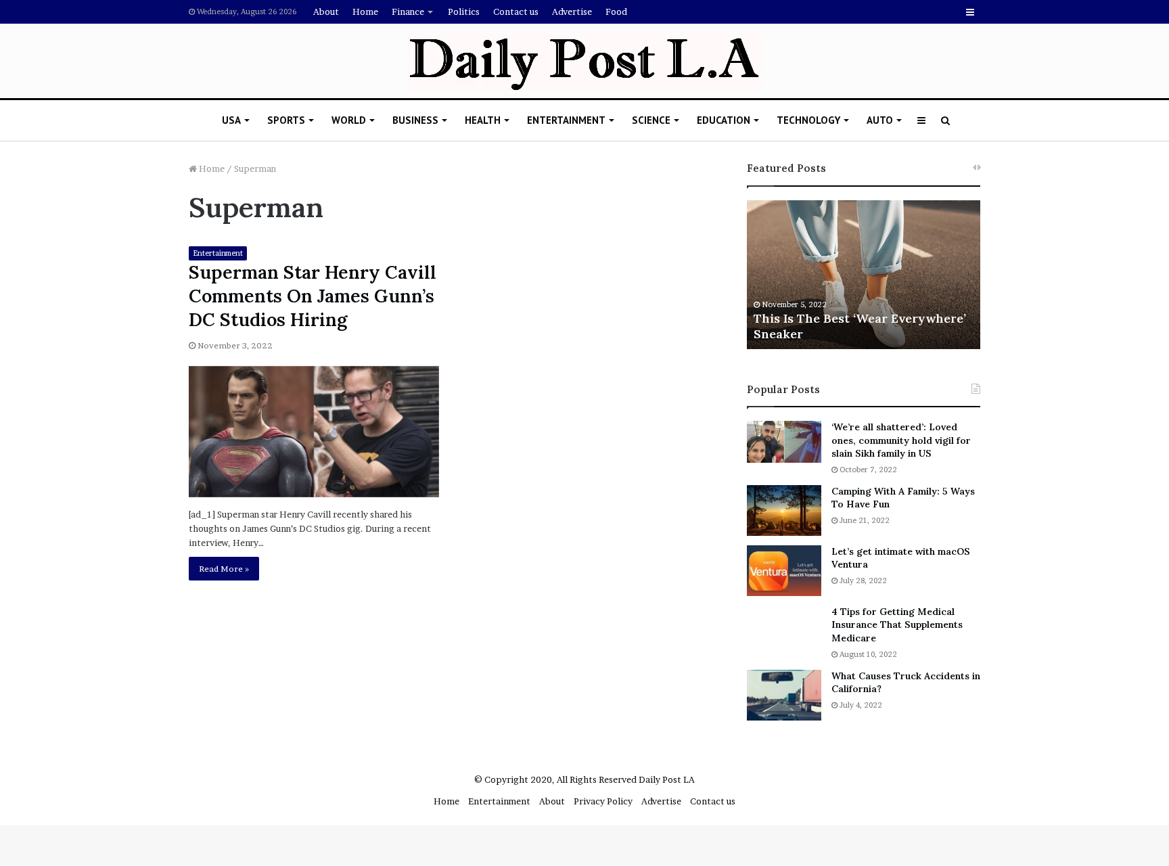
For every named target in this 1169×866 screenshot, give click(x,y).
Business (415, 120)
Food (616, 11)
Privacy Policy (603, 801)
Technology (808, 120)
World (348, 120)
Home (365, 11)
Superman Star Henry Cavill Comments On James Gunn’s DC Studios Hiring (312, 295)
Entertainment (566, 120)
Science (651, 120)
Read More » (224, 569)
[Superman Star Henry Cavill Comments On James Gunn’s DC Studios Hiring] (314, 431)
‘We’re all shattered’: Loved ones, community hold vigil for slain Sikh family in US (901, 440)
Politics (464, 11)
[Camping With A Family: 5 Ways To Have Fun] (784, 510)
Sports (286, 120)
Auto (880, 120)
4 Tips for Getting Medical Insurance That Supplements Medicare (897, 625)
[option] (863, 274)
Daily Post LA (667, 779)
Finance (408, 11)
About (326, 11)
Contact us (515, 11)
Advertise (572, 11)
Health (483, 120)
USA (231, 120)
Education (723, 120)
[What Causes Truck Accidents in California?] (784, 695)
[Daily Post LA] (585, 62)
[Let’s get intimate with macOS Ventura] (784, 570)
